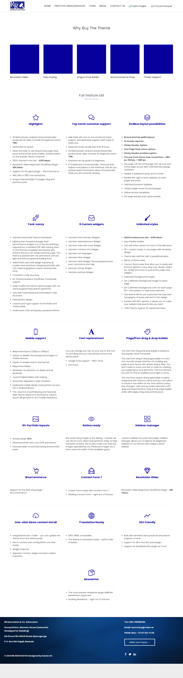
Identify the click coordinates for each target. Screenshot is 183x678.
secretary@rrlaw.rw (142, 627)
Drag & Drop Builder (88, 77)
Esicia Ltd (47, 655)
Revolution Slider (19, 77)
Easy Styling (50, 77)
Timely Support (152, 77)
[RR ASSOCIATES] (17, 6)
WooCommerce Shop (122, 77)
